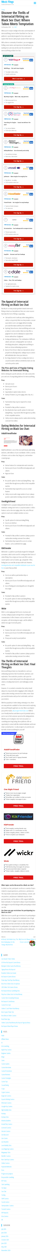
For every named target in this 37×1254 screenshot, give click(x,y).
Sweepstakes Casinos (7, 1205)
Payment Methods (6, 1167)
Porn (2, 1170)
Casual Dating (5, 1085)
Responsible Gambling (7, 1177)
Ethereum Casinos (6, 1103)
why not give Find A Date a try (20, 711)
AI (1, 1043)
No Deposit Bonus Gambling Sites (10, 991)
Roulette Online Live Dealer (8, 973)
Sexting (3, 9)
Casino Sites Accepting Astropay (10, 998)
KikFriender (9, 825)
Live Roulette (5, 1142)
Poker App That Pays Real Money (10, 980)
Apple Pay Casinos (6, 1050)
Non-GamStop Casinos (7, 1159)
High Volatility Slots (6, 1110)
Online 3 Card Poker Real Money (10, 1008)
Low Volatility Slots (6, 1145)
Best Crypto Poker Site (7, 1012)
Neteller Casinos (6, 1156)
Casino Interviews (6, 1067)
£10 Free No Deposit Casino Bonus (10, 962)
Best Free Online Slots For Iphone (10, 984)
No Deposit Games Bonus (8, 976)
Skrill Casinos (5, 1198)
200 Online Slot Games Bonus (9, 987)
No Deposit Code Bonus (8, 1001)
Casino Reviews (5, 1074)
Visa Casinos (4, 1216)
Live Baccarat (5, 1135)
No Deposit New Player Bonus (9, 1026)
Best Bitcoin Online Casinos (8, 1015)
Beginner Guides (6, 1053)
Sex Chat (3, 1191)
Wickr (6, 861)
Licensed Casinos (6, 1128)
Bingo (2, 1057)
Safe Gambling (5, 1184)
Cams (3, 1060)
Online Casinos (5, 1163)
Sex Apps (4, 1188)
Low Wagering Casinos (7, 1149)
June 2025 (4, 1243)
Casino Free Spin (6, 1005)
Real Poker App (5, 1019)
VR (2, 1220)
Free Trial (18, 766)
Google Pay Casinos (6, 1106)
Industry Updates (6, 1120)
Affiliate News (5, 1039)
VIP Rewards (4, 1213)
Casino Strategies (6, 1078)
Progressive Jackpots (7, 1174)
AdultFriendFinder (12, 750)
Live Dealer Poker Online (8, 959)
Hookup (3, 1113)
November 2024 (5, 1250)
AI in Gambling (5, 1046)
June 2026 (4, 1233)
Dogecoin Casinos (6, 1096)
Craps (3, 1089)
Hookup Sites (5, 1117)
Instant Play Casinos (6, 1124)
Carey (15, 27)
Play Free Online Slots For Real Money (11, 994)
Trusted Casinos (5, 1209)
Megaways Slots (5, 1152)
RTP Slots (4, 1181)
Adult (2, 1035)
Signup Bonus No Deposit (8, 969)
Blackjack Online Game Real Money (11, 966)
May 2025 (4, 1247)
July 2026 (3, 1229)
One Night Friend (11, 789)
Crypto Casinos (5, 1092)
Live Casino (4, 1138)
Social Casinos (5, 1202)
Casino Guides (5, 1064)
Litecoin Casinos (5, 1131)
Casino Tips (4, 1081)
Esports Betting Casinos (7, 1099)
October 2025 (5, 1240)
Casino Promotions (6, 1071)
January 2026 (4, 1236)
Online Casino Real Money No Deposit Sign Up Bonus (15, 1022)
